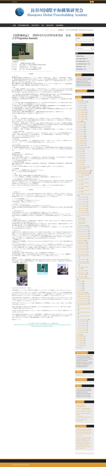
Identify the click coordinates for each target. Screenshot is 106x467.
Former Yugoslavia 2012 (84, 263)
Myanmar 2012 (81, 270)
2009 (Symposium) (82, 323)
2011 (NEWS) (80, 343)
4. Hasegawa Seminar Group (83, 170)
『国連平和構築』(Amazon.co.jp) (83, 417)
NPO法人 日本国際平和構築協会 (83, 408)
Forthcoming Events (23, 25)
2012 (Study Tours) (82, 261)
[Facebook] (91, 2)
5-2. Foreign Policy (81, 292)
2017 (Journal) (80, 131)
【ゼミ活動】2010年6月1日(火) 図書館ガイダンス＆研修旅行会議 (42, 323)
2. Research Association (81, 147)
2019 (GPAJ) (80, 162)
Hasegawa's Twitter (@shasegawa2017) (81, 405)
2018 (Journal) (80, 134)
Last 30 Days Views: (81, 61)
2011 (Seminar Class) (83, 234)
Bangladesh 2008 (82, 243)
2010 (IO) (52, 30)
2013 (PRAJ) (80, 149)
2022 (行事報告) (81, 114)
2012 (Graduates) (82, 204)
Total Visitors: (79, 69)
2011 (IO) (80, 288)
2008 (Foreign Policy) (83, 294)
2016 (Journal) (80, 129)
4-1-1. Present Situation (83, 173)
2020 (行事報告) (81, 110)
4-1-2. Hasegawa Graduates (84, 194)
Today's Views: (80, 56)
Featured (78, 347)
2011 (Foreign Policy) (83, 298)
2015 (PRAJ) (80, 153)
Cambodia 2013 (82, 274)
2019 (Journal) (80, 136)
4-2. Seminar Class (81, 225)
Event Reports (35, 25)
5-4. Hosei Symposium (82, 319)
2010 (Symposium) (82, 325)
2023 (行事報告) (81, 116)
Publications (49, 25)
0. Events (78, 100)
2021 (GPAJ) (80, 164)
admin (17, 41)
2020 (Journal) (80, 138)
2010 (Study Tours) (82, 248)
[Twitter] (93, 2)
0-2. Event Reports (81, 101)
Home (46, 30)
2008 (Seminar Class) (83, 227)
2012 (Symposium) (82, 330)
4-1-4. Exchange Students (84, 215)
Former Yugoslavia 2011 (84, 255)
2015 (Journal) (80, 127)
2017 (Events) (81, 103)
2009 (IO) (80, 283)
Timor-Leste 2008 (82, 246)
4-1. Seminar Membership (83, 172)
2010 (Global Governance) (84, 308)
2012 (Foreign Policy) (83, 301)
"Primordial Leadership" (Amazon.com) (81, 419)
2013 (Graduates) (82, 206)
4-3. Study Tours (81, 240)
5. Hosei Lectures (80, 276)
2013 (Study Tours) (82, 273)
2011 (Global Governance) (84, 312)
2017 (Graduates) (82, 213)
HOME (14, 25)
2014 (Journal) (80, 125)
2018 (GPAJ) (80, 160)
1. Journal (78, 121)
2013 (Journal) (80, 122)
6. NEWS (78, 334)
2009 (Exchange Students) (82, 218)
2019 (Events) (81, 107)
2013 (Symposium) (82, 332)
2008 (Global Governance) (84, 304)
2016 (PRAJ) (80, 155)
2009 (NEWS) (80, 338)
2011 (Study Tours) (82, 254)
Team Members (59, 25)
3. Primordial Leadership (81, 167)
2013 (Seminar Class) (83, 238)
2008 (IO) (80, 281)
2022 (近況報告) (80, 143)
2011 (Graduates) (82, 201)
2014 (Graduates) (82, 208)
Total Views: (79, 66)
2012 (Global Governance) (84, 316)
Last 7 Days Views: (81, 58)
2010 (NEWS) (80, 340)
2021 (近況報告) (80, 140)
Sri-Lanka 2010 (81, 249)
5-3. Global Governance (82, 303)
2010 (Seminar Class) (83, 231)
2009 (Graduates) (82, 197)
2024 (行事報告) (81, 119)
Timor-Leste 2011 (82, 259)
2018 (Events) (81, 105)
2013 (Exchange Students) (82, 222)
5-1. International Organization (84, 278)
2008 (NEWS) (80, 336)
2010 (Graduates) (82, 199)
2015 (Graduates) (82, 210)
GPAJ (43, 25)
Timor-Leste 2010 (82, 252)
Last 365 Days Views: (81, 64)
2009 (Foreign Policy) (83, 296)
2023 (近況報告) (80, 145)
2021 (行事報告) (81, 112)
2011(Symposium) (82, 328)
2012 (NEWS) (80, 345)
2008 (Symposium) (82, 321)
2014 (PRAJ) (80, 151)
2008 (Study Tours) (82, 242)
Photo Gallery (80, 168)
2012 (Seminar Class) (83, 236)
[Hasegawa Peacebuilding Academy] (52, 13)
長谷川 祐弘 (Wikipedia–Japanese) (84, 411)
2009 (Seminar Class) (83, 229)
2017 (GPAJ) (80, 158)
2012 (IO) (80, 290)
